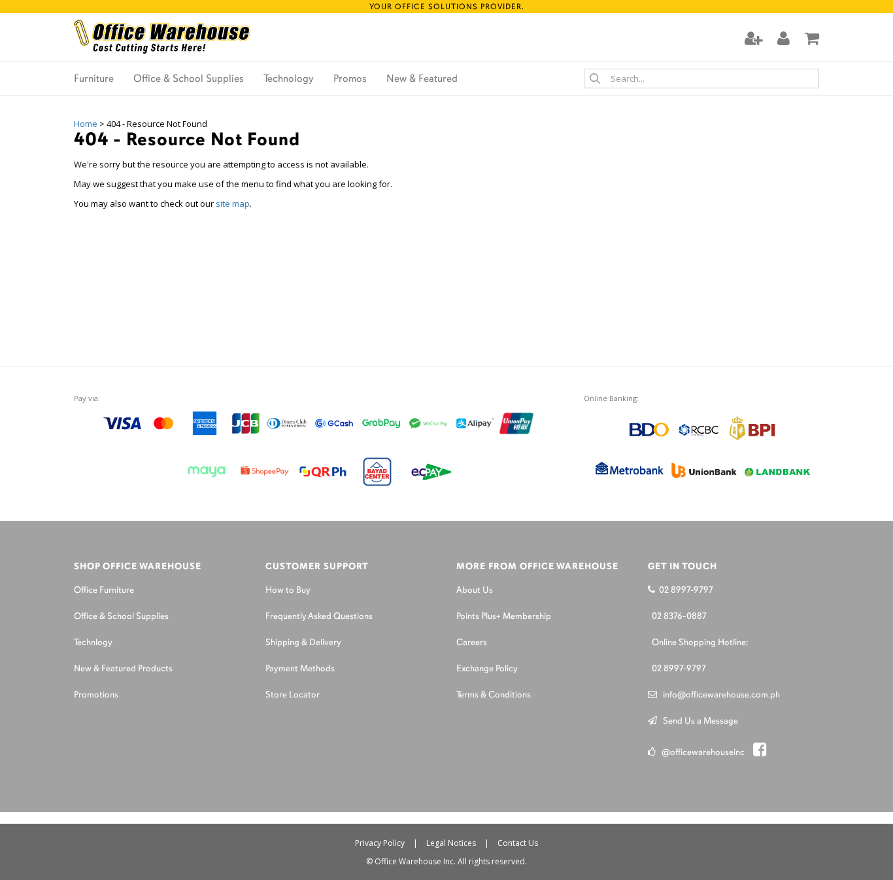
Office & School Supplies (188, 79)
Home (85, 124)
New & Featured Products (123, 669)
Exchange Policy (487, 669)
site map (233, 203)
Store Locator (292, 695)
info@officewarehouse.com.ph (718, 695)
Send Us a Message (697, 721)
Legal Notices (451, 843)
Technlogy (93, 643)
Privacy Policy (380, 843)
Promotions (96, 695)
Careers (471, 643)
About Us (474, 590)
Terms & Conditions (493, 695)
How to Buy (288, 590)
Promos (350, 79)
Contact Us (517, 843)
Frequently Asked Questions (319, 617)
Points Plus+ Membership (503, 617)
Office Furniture (104, 590)
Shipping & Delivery (303, 643)
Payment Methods (300, 669)
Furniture (94, 79)
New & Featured (422, 79)
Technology (288, 79)
